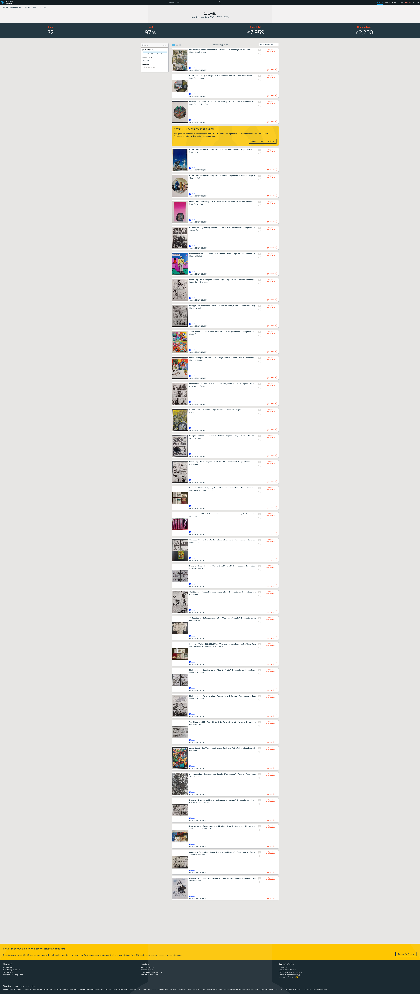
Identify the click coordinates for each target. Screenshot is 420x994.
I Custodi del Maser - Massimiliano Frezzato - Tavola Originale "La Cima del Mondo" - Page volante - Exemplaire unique (222, 50)
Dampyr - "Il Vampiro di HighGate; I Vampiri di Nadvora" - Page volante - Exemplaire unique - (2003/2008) (222, 800)
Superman (250, 989)
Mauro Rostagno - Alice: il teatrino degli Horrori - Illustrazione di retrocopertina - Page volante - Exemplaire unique (222, 358)
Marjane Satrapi (150, 989)
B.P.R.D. (214, 989)
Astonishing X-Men (126, 989)
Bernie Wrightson (225, 989)
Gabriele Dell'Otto (272, 989)
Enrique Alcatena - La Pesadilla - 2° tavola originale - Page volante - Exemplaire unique (222, 436)
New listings (7, 967)
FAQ (280, 972)
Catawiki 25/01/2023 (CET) (198, 70)
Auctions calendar (147, 967)
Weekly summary (9, 972)
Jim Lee (53, 989)
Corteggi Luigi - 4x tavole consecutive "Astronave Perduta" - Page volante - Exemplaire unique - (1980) (222, 618)
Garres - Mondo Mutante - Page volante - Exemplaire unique (215, 410)
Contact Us (283, 967)
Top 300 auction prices (149, 975)
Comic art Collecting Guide (13, 975)
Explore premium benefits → (262, 141)
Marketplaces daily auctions (151, 972)
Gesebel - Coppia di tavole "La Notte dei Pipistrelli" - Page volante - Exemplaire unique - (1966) (222, 540)
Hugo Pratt (138, 989)
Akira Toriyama (286, 989)
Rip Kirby (206, 989)
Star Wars (297, 989)
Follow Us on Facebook (288, 975)
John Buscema (162, 989)
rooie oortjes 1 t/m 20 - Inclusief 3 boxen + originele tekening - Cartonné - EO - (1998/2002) (222, 514)
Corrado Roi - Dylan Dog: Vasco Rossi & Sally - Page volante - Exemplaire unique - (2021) (222, 228)
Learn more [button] (30, 983)
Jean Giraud (94, 989)
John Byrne (44, 989)
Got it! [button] (22, 989)
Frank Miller (73, 989)
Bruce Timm (196, 989)
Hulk (189, 989)
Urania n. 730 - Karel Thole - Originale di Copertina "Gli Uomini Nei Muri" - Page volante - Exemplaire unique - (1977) (222, 102)
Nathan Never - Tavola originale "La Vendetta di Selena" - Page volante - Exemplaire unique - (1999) (222, 696)
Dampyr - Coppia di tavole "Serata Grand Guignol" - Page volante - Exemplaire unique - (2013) (222, 566)
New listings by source (11, 970)
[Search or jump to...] (220, 2)
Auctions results (147, 970)
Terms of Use (289, 972)
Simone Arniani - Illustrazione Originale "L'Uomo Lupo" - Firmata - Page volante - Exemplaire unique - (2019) (222, 774)
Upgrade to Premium (287, 977)
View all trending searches (316, 989)
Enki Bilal (173, 989)
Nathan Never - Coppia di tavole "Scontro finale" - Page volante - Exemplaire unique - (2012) (222, 670)
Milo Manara (84, 989)
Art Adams (113, 989)
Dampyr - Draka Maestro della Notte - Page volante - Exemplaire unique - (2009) (222, 878)
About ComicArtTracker (287, 970)
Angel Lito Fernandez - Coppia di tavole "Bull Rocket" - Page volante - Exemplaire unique (222, 852)
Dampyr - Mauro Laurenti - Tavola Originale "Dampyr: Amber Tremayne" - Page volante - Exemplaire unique (222, 306)
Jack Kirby (104, 989)
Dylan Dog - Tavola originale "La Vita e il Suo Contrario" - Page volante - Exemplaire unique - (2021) (222, 462)
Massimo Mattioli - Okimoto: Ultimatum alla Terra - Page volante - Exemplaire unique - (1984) (222, 254)
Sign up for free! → (406, 954)
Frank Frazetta (62, 989)
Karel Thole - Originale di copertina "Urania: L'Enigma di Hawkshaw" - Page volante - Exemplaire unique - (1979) (222, 176)
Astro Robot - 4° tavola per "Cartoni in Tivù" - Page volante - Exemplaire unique (222, 332)
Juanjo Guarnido (239, 989)
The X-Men (182, 989)
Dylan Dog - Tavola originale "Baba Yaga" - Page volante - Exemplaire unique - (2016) (222, 280)
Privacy (299, 972)
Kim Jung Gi (259, 989)
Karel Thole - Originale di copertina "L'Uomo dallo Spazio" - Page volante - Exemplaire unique (222, 149)
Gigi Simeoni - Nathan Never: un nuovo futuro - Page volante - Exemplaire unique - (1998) (222, 592)
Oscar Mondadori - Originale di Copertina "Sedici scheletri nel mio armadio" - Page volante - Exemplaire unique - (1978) (222, 202)
